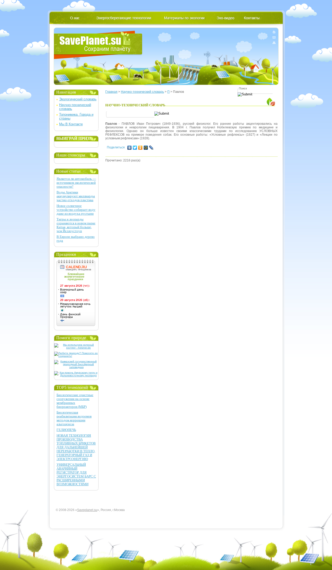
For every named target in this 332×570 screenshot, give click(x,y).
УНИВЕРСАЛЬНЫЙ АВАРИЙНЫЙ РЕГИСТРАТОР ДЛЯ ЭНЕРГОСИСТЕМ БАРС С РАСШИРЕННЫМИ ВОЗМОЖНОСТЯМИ (76, 474)
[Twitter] (135, 147)
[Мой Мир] (146, 147)
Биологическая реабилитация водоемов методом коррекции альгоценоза (74, 418)
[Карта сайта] (274, 42)
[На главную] (274, 33)
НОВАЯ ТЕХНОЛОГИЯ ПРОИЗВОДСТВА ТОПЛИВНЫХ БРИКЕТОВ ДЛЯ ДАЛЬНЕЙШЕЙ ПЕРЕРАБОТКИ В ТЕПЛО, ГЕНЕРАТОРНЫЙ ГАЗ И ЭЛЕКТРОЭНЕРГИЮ (76, 447)
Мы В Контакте (71, 124)
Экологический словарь (77, 99)
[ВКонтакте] (129, 147)
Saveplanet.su (87, 510)
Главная (111, 92)
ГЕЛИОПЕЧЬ (66, 430)
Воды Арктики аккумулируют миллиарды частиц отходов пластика (76, 196)
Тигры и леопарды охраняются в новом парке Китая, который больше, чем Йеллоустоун (76, 225)
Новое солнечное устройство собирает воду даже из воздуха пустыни (76, 209)
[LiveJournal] (151, 147)
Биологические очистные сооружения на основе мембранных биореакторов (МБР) (75, 401)
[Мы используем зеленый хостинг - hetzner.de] (76, 347)
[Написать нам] (274, 37)
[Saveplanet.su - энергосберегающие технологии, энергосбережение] (98, 45)
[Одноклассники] (140, 147)
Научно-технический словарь (142, 92)
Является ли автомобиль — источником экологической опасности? (76, 182)
